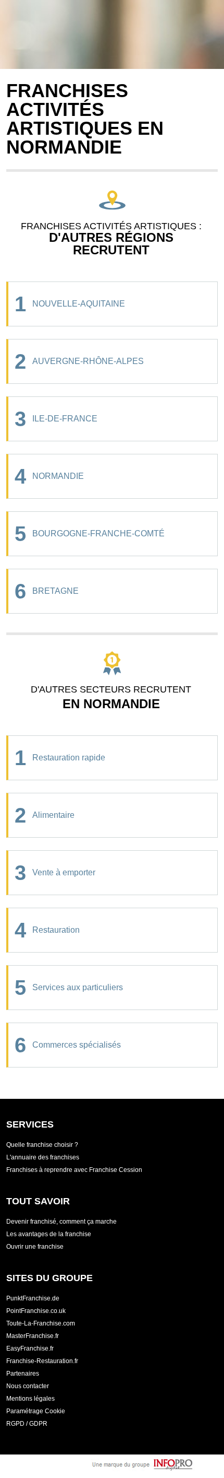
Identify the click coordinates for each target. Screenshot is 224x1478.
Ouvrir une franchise (35, 1246)
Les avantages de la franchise (48, 1234)
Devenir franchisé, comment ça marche (61, 1221)
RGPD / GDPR (26, 1423)
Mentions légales (30, 1398)
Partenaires (22, 1373)
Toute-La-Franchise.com (40, 1323)
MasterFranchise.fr (32, 1336)
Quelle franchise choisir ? (42, 1144)
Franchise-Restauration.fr (42, 1361)
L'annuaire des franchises (42, 1157)
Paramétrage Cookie (35, 1411)
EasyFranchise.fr (30, 1348)
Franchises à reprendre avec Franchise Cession (74, 1170)
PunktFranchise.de (32, 1298)
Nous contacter (27, 1386)
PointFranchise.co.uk (36, 1311)
